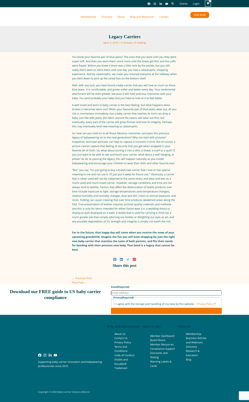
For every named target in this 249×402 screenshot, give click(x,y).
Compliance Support (162, 348)
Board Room (157, 340)
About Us (120, 334)
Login (196, 3)
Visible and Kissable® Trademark (121, 364)
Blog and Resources (142, 16)
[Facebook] (149, 4)
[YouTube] (167, 4)
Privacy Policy (205, 304)
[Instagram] (155, 4)
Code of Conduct (124, 355)
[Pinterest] (134, 259)
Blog (188, 359)
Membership (88, 16)
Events (184, 3)
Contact (163, 16)
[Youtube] (55, 355)
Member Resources (162, 344)
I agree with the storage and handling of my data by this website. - (166, 304)
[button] (172, 3)
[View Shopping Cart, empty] (208, 4)
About (121, 16)
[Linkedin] (121, 259)
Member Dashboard (162, 336)
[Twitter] (127, 259)
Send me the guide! (166, 311)
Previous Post (82, 278)
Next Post (79, 282)
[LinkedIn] (161, 4)
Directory (106, 16)
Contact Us (121, 338)
